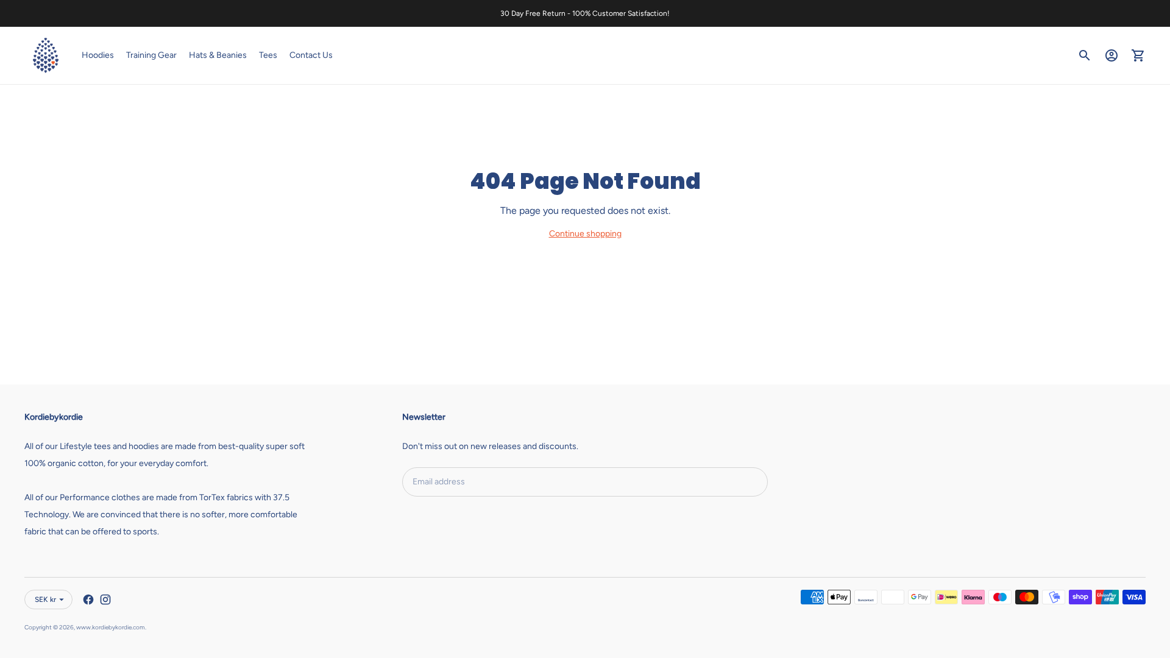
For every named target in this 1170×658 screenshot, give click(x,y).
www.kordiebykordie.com (110, 627)
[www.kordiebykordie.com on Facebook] (88, 599)
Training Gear (151, 55)
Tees (268, 55)
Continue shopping (585, 233)
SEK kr (45, 599)
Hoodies (98, 55)
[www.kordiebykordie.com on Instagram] (105, 599)
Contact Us (311, 55)
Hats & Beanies (218, 55)
